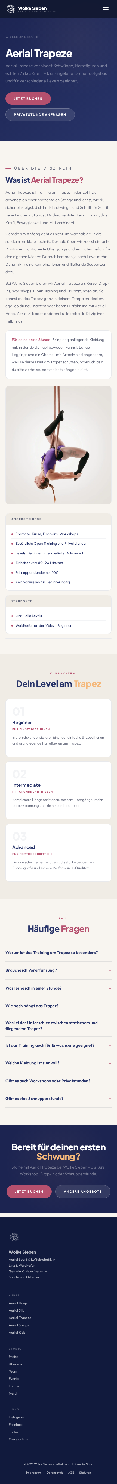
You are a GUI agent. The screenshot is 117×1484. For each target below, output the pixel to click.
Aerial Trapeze (20, 1318)
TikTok (14, 1432)
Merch (13, 1393)
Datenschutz (55, 1472)
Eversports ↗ (18, 1439)
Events (14, 1379)
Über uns (15, 1364)
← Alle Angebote (21, 37)
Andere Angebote (83, 1191)
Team (13, 1371)
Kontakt (15, 1386)
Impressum (34, 1472)
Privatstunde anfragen (40, 115)
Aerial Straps (19, 1325)
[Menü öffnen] (106, 9)
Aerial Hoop (18, 1303)
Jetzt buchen (28, 99)
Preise (13, 1357)
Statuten (85, 1472)
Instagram (16, 1417)
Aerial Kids (17, 1332)
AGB (71, 1472)
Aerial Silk (16, 1310)
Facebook (16, 1425)
